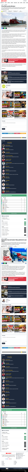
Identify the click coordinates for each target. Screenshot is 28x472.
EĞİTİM (21, 2)
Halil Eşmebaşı (8, 152)
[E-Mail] (6, 87)
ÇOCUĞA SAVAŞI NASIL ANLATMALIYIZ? (11, 188)
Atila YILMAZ (7, 363)
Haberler (2, 238)
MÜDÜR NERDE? (8, 392)
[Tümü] (25, 355)
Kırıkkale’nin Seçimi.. (8, 160)
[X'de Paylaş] (3, 28)
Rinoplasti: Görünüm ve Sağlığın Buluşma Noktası (12, 371)
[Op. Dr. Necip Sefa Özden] (3, 156)
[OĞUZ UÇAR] (3, 184)
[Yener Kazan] (3, 381)
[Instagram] (8, 301)
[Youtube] (9, 459)
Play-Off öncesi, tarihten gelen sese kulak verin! (12, 153)
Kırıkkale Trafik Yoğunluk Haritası (21, 455)
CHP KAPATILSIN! (9, 143)
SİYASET (12, 2)
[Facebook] (6, 459)
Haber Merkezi (8, 85)
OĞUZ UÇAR (7, 398)
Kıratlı (6, 181)
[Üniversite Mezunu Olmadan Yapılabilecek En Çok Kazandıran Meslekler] (20, 104)
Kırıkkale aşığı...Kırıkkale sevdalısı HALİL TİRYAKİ (12, 174)
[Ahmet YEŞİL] (3, 177)
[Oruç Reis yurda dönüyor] (14, 20)
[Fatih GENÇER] (3, 395)
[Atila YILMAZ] (3, 149)
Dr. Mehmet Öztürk (8, 159)
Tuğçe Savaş (7, 405)
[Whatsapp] (11, 459)
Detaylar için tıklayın (14, 213)
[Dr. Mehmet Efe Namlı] (3, 163)
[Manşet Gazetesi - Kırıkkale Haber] (4, 1)
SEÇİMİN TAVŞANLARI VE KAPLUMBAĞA (11, 385)
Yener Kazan (7, 166)
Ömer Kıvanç (7, 384)
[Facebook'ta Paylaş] (2, 28)
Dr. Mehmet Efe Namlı (9, 162)
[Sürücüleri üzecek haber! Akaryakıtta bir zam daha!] (14, 255)
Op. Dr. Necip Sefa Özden (9, 370)
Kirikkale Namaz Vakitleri (20, 454)
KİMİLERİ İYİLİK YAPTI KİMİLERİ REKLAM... (11, 406)
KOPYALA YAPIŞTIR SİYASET (9, 146)
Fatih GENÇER (7, 180)
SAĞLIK (24, 2)
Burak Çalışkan (8, 300)
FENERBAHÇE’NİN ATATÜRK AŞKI (10, 399)
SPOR (18, 2)
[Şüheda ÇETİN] (3, 402)
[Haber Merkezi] (3, 86)
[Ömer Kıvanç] (3, 170)
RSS (7, 468)
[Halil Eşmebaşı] (3, 152)
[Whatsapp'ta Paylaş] (5, 28)
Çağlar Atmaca (9, 142)
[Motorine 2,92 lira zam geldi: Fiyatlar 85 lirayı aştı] (20, 309)
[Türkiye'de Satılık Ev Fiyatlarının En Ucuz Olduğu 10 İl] (8, 113)
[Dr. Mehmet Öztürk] (3, 374)
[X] (7, 459)
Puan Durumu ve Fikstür (20, 456)
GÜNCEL (8, 2)
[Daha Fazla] (6, 28)
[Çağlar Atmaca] (4, 142)
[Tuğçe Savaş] (3, 191)
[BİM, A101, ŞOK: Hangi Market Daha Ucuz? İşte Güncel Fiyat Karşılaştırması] (8, 104)
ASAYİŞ (6, 2)
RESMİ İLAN (2, 2)
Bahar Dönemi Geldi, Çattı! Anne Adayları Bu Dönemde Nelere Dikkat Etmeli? (15, 164)
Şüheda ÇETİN (7, 187)
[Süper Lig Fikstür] (25, 430)
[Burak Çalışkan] (3, 300)
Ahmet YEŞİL (7, 391)
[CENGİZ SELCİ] (3, 388)
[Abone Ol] (25, 28)
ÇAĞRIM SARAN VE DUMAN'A (10, 149)
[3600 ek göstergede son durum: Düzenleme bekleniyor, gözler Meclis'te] (8, 309)
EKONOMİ (15, 2)
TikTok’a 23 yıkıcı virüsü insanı (9, 167)
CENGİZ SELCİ (7, 173)
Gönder (3, 343)
